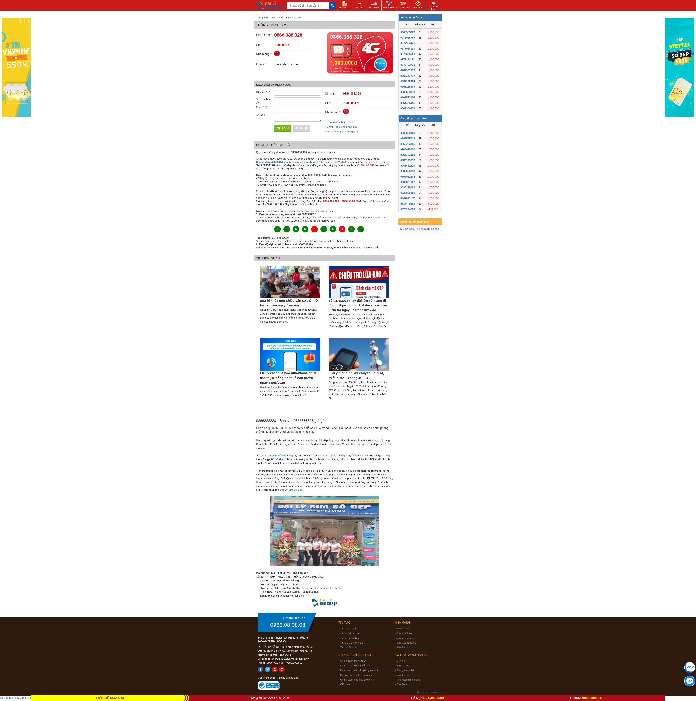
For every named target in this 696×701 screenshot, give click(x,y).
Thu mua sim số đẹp (427, 228)
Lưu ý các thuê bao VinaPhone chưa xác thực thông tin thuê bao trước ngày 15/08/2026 (288, 377)
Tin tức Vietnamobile (352, 642)
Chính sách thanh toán (353, 660)
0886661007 (407, 182)
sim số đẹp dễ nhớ (306, 161)
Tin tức (344, 622)
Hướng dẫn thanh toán (340, 122)
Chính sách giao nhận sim (342, 126)
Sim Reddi (402, 684)
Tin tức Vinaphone (350, 637)
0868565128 (407, 138)
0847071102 (407, 198)
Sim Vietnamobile (406, 642)
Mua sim (283, 128)
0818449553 (407, 203)
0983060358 (407, 171)
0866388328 (407, 133)
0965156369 (407, 86)
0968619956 (407, 149)
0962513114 (407, 97)
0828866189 (407, 192)
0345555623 (407, 32)
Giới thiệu (345, 684)
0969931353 (407, 70)
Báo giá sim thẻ (405, 670)
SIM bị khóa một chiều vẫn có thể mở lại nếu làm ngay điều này (289, 303)
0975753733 (407, 64)
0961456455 (407, 102)
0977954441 (407, 43)
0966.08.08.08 (287, 625)
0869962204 (407, 176)
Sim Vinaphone (405, 637)
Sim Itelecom (403, 674)
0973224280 (407, 209)
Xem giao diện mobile (429, 691)
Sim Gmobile (403, 647)
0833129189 (407, 187)
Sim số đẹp (402, 665)
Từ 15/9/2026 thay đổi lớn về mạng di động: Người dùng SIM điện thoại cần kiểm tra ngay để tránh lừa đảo (358, 305)
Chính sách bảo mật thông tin (357, 679)
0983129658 (407, 160)
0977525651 (407, 53)
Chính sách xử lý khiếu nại (355, 665)
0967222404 (407, 81)
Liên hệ (400, 660)
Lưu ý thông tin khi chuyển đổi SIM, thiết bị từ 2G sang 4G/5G (356, 375)
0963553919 (407, 92)
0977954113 (407, 48)
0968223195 (407, 143)
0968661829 (407, 165)
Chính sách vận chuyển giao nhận (359, 670)
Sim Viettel (402, 628)
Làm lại (301, 128)
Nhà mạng (402, 622)
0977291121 (407, 59)
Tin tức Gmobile (349, 647)
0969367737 (407, 75)
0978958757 (407, 37)
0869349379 (407, 108)
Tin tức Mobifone (349, 633)
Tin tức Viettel (348, 628)
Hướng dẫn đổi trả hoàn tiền (356, 674)
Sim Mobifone (404, 633)
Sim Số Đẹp (407, 228)
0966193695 (407, 154)
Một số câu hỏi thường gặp (342, 131)
